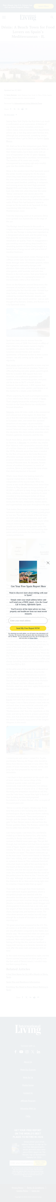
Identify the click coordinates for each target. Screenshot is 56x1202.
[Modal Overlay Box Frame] (28, 601)
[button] (48, 563)
